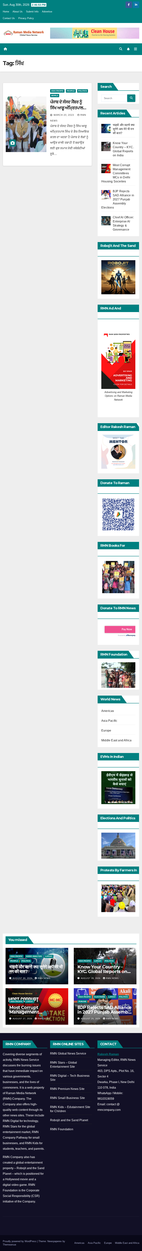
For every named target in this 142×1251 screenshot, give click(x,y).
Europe (106, 730)
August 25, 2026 (91, 1018)
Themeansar (9, 1244)
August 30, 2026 (23, 978)
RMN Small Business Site (67, 1098)
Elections (99, 997)
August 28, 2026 (91, 978)
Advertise (47, 11)
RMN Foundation (61, 1129)
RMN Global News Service (68, 1053)
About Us (18, 11)
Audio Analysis (34, 956)
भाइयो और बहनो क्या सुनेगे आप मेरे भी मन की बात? (35, 969)
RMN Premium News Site (67, 1088)
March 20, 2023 (64, 115)
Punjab (82, 1001)
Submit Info (32, 11)
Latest (48, 956)
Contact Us (9, 18)
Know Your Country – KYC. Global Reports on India (102, 971)
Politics (82, 91)
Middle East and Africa (116, 740)
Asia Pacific (57, 91)
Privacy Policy (26, 18)
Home (6, 11)
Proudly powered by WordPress (20, 1241)
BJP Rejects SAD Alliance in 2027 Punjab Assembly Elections (104, 1012)
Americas (107, 710)
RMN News (44, 978)
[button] (120, 49)
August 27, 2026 (23, 1018)
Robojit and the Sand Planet (69, 1120)
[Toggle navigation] (135, 49)
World (54, 95)
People (71, 91)
